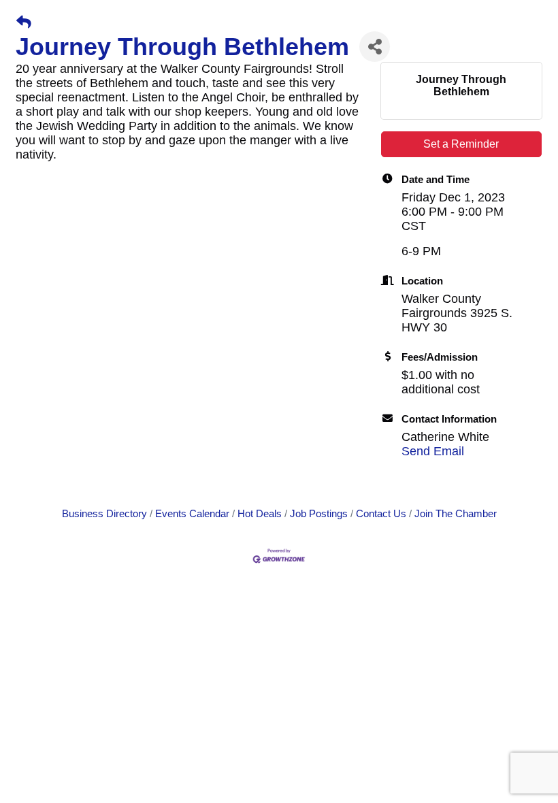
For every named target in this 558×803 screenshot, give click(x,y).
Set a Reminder (461, 144)
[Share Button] (374, 46)
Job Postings (319, 513)
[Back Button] (23, 22)
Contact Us (381, 513)
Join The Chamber (455, 513)
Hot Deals (259, 513)
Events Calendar (192, 513)
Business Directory (104, 513)
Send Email (432, 451)
